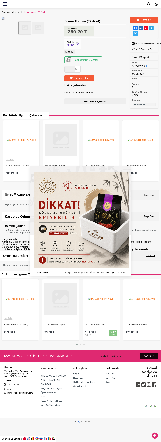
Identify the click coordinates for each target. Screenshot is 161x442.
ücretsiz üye (108, 272)
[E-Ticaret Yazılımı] (80, 422)
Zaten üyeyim (43, 272)
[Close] (131, 166)
